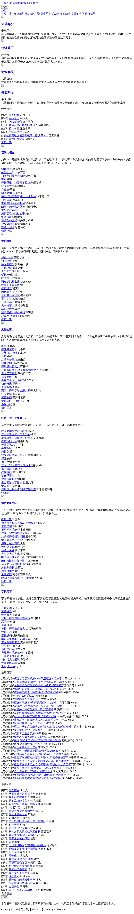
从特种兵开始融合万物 (27, 754)
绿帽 (4, 451)
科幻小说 (68, 13)
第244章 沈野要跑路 (46, 692)
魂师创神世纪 (9, 220)
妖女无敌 (6, 376)
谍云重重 (6, 475)
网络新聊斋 (15, 121)
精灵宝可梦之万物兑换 (22, 811)
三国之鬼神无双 (10, 656)
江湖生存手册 (9, 302)
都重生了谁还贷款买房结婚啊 (31, 750)
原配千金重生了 (23, 733)
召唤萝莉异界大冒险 (13, 175)
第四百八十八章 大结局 (37, 743)
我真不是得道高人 (19, 797)
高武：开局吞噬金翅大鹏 (15, 390)
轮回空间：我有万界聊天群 (24, 804)
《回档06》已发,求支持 (42, 767)
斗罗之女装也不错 (19, 838)
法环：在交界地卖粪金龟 (15, 618)
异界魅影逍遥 (9, 223)
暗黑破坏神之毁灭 (11, 557)
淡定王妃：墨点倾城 (13, 312)
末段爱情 (6, 574)
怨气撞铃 (6, 260)
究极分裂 (14, 886)
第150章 (36, 733)
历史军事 (46, 13)
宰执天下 (14, 118)
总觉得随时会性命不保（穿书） (27, 821)
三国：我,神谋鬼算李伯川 (16, 465)
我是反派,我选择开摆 (21, 859)
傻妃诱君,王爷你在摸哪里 (28, 774)
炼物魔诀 (14, 855)
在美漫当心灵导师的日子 (23, 125)
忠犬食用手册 (9, 571)
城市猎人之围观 (10, 659)
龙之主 (13, 876)
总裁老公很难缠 (10, 295)
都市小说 (34, 13)
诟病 (4, 404)
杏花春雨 (14, 824)
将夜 (4, 179)
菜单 (5, 6)
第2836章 (56, 706)
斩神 (4, 274)
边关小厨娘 (7, 550)
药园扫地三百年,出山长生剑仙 (18, 196)
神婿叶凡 (6, 172)
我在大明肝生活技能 (13, 431)
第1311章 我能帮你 (42, 709)
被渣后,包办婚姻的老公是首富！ (32, 706)
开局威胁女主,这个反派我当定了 (20, 370)
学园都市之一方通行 (13, 540)
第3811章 (51, 682)
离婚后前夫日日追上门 (27, 719)
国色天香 (6, 291)
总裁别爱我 (7, 567)
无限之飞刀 (7, 444)
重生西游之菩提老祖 (13, 482)
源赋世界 (6, 168)
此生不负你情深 (23, 685)
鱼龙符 (18, 695)
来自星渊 (6, 526)
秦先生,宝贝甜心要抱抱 (22, 835)
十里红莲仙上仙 (10, 271)
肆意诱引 (19, 737)
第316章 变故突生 (56, 712)
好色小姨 (6, 267)
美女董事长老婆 (10, 642)
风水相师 (19, 743)
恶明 (4, 621)
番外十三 (42, 730)
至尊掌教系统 (9, 529)
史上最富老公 (21, 771)
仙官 (16, 747)
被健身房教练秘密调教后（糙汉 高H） (26, 135)
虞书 (4, 462)
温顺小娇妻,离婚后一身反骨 (30, 682)
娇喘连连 (6, 632)
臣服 (4, 345)
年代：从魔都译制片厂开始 (24, 890)
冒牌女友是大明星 (19, 872)
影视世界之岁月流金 (20, 866)
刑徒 (4, 625)
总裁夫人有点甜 (23, 709)
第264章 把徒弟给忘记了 (56, 764)
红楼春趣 (6, 472)
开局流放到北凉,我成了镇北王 (18, 489)
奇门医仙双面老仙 (19, 828)
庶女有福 (6, 387)
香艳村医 (14, 128)
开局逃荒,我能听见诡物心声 (30, 712)
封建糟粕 (6, 363)
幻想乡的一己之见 (11, 206)
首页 (4, 13)
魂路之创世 (7, 227)
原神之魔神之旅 (18, 814)
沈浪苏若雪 (7, 359)
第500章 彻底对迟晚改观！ (57, 726)
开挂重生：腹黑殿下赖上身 (17, 182)
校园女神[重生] (10, 315)
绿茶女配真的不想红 (25, 730)
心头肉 (5, 645)
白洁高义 (14, 132)
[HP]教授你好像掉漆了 (14, 560)
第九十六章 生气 (31, 699)
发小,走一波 (8, 666)
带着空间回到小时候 (13, 203)
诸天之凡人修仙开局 (13, 564)
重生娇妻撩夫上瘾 (24, 692)
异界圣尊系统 (9, 652)
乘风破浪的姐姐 (10, 400)
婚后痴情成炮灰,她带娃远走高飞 (32, 778)
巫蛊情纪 (19, 702)
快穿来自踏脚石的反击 (14, 455)
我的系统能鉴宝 (18, 800)
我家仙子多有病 (10, 285)
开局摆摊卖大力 (10, 366)
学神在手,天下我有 (12, 380)
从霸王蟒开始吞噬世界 (22, 793)
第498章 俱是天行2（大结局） (41, 702)
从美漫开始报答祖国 (13, 536)
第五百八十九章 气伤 (36, 723)
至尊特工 (6, 611)
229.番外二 (28, 695)
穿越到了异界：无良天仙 (15, 434)
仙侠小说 (23, 13)
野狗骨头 (6, 614)
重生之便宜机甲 (10, 210)
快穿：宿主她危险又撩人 (15, 533)
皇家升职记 (7, 264)
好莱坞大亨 (7, 186)
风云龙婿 (14, 852)
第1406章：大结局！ (51, 754)
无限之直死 (7, 546)
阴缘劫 (18, 699)
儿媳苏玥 (6, 608)
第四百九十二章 (28, 747)
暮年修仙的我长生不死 (22, 879)
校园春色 (6, 278)
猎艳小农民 (7, 309)
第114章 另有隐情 (53, 774)
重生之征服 (7, 298)
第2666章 (53, 750)
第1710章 (42, 688)
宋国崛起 (6, 468)
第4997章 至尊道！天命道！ (48, 678)
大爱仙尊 (14, 114)
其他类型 (79, 13)
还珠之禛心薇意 (10, 543)
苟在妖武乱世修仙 (11, 281)
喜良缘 (5, 635)
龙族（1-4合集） (10, 352)
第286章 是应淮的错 (35, 737)
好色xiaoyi (7, 257)
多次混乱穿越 (17, 139)
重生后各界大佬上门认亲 (28, 764)
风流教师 (14, 817)
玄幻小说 (12, 13)
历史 (4, 10)
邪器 (4, 458)
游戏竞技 (57, 13)
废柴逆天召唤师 (23, 678)
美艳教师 (6, 397)
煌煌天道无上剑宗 (24, 761)
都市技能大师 (9, 441)
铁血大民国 (7, 663)
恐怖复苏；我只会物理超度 (24, 848)
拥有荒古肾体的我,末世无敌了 (18, 522)
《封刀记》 (15, 807)
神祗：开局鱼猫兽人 (13, 628)
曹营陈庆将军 (9, 479)
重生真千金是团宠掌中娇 (28, 726)
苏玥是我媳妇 (9, 649)
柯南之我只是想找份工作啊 (24, 831)
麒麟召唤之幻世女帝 (13, 213)
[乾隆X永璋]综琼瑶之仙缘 (16, 577)
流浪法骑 (6, 217)
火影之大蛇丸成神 (11, 553)
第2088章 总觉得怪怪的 (42, 716)
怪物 (4, 356)
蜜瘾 (11, 841)
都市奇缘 (6, 383)
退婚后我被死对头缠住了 (28, 757)
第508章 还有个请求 (40, 771)
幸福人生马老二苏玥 (13, 638)
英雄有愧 (6, 448)
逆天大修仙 (7, 394)
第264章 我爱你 (52, 740)
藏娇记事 (19, 723)
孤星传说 (6, 519)
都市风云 (6, 288)
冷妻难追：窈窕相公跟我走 (17, 437)
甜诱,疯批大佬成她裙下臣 (28, 740)
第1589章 (56, 778)
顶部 (5, 897)
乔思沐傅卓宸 (21, 716)
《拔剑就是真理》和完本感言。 (53, 761)
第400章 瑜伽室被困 (53, 757)
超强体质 (6, 199)
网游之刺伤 (7, 193)
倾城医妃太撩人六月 (25, 688)
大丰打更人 (7, 305)
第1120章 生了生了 (50, 719)
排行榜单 (90, 13)
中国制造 (6, 486)
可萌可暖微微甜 (18, 862)
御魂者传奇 (7, 349)
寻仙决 (5, 189)
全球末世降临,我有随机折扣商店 (27, 845)
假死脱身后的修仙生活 (22, 883)
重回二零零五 (9, 373)
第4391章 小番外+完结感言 (47, 685)
